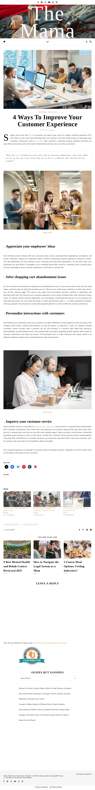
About (5, 776)
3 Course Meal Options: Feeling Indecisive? (74, 566)
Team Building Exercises (30, 524)
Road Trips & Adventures (16, 776)
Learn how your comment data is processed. (50, 643)
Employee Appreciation (12, 524)
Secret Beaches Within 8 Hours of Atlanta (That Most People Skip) (44, 710)
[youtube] (49, 2)
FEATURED (42, 112)
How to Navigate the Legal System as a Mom (46, 566)
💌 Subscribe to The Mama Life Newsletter (17, 778)
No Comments (50, 130)
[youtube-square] (56, 2)
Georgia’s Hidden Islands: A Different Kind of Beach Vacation (42, 704)
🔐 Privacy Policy (55, 787)
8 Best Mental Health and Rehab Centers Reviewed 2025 (16, 566)
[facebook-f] (38, 2)
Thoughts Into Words (32, 776)
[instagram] (45, 2)
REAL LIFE (52, 112)
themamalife (10, 530)
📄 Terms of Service (40, 787)
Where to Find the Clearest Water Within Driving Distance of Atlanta (45, 688)
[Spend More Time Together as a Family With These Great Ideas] (47, 499)
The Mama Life (47, 31)
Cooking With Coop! (56, 776)
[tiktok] (53, 2)
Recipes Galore (44, 776)
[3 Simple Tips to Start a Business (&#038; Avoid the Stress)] (77, 499)
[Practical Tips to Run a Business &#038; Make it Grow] (17, 499)
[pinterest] (42, 2)
